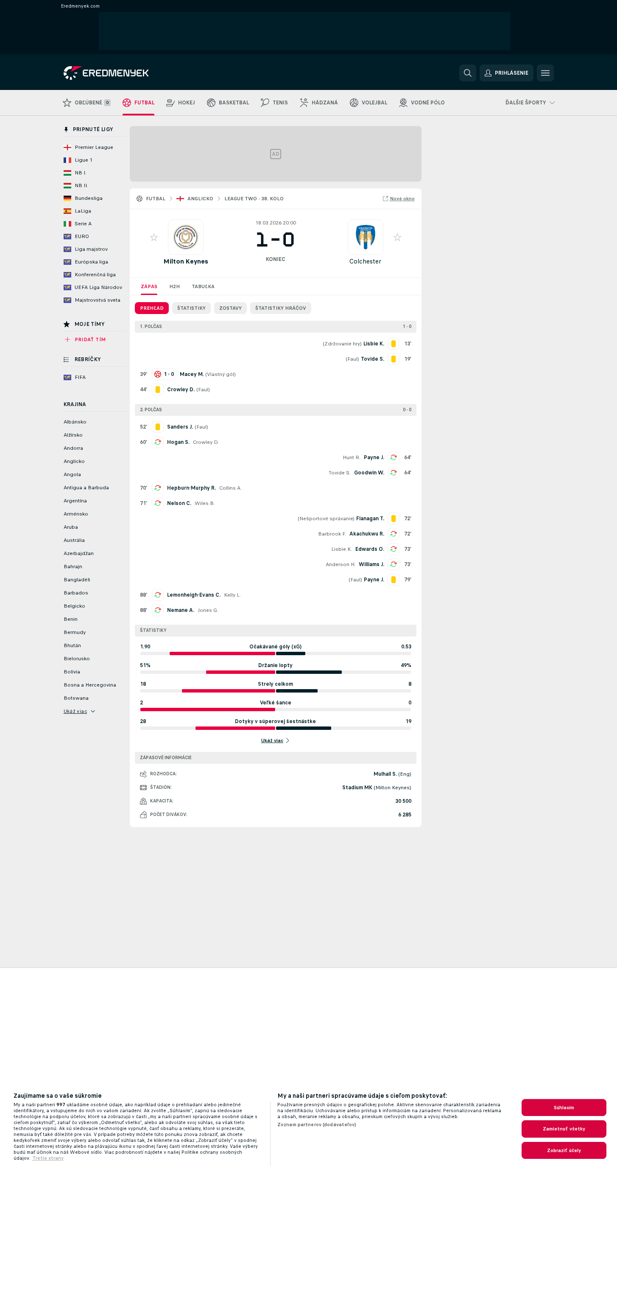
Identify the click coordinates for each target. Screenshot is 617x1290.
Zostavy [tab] (230, 308)
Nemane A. (180, 610)
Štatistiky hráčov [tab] (280, 308)
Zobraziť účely (564, 1150)
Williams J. (371, 564)
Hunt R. (351, 457)
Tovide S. (340, 472)
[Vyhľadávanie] (467, 72)
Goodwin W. (369, 472)
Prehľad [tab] (152, 308)
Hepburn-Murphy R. (191, 488)
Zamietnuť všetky (564, 1129)
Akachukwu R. (366, 533)
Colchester (365, 261)
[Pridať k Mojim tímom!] (154, 237)
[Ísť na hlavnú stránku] (122, 73)
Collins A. (230, 488)
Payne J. (374, 457)
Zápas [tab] (149, 286)
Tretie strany (48, 1158)
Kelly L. (232, 595)
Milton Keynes (185, 261)
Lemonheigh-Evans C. (194, 595)
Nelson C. (179, 503)
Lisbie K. (341, 549)
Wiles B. (205, 503)
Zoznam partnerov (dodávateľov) (317, 1124)
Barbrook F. (332, 533)
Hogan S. (178, 442)
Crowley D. (206, 442)
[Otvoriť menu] (545, 72)
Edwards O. (369, 549)
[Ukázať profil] (186, 237)
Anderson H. (340, 564)
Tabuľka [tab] (203, 286)
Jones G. (208, 610)
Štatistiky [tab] (191, 308)
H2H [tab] (174, 286)
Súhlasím (564, 1108)
